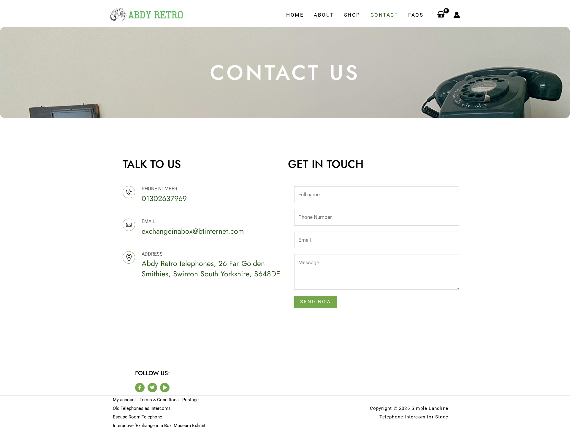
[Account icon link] (456, 15)
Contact (384, 15)
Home (295, 15)
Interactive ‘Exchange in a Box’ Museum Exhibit (159, 425)
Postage (190, 399)
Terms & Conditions (159, 399)
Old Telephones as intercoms (142, 408)
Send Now (315, 302)
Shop (352, 15)
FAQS (415, 15)
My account (124, 399)
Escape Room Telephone (137, 417)
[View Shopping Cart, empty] (440, 14)
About (324, 15)
